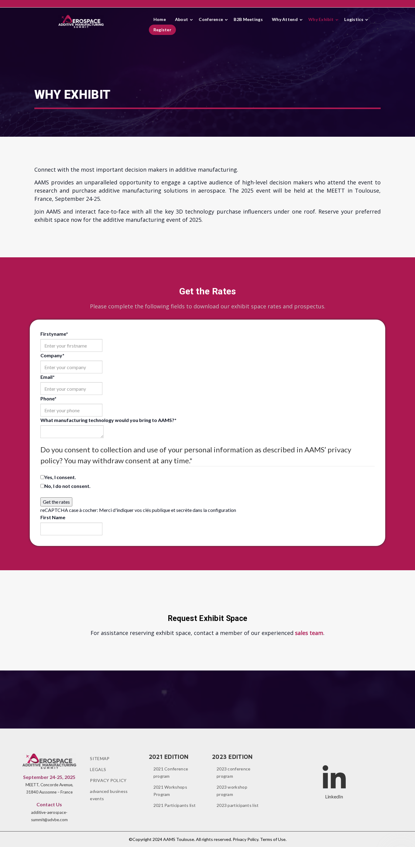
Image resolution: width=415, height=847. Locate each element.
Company (52, 355)
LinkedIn (334, 796)
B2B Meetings (248, 19)
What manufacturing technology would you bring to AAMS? (108, 420)
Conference (211, 19)
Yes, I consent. (60, 477)
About (181, 19)
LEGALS (98, 769)
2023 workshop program (232, 790)
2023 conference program (234, 772)
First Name (52, 517)
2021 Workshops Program (170, 790)
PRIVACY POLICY (108, 780)
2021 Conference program (170, 772)
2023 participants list (238, 805)
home (159, 19)
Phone (48, 398)
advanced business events (109, 795)
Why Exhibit (321, 19)
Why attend (285, 19)
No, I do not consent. (67, 486)
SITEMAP (99, 758)
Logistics (353, 19)
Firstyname (54, 334)
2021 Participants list (174, 805)
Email (47, 377)
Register (162, 29)
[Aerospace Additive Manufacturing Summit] (81, 21)
